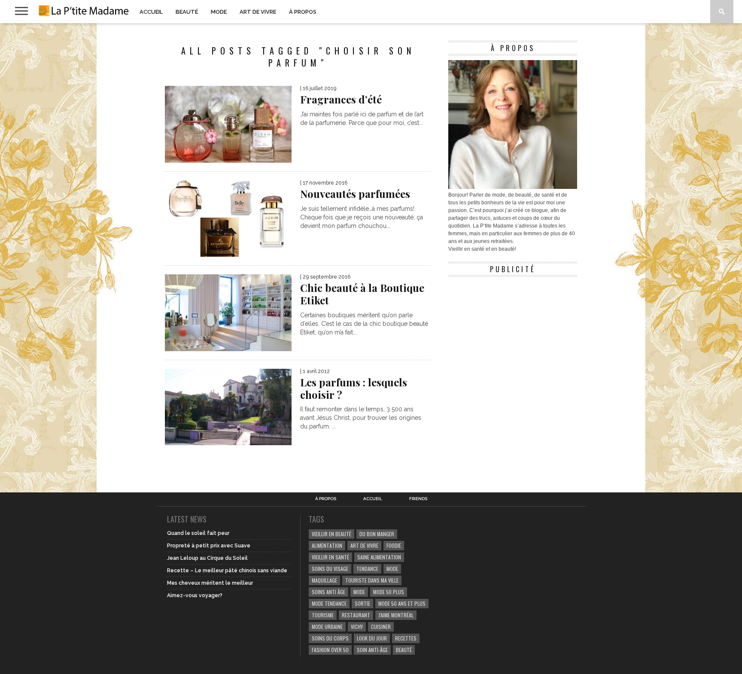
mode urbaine (327, 626)
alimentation (327, 545)
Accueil (151, 12)
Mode (219, 12)
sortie (362, 603)
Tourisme (323, 615)
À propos (302, 12)
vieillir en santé (330, 557)
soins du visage (330, 568)
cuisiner (381, 626)
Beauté (187, 12)
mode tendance (329, 603)
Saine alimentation (379, 557)
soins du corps (330, 638)
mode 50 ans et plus (402, 603)
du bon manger (376, 533)
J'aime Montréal (396, 615)
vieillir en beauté (331, 533)
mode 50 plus (388, 591)
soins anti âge (328, 591)
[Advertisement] (512, 335)
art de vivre (364, 545)
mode (392, 568)
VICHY (357, 626)
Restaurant (356, 615)
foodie (393, 545)
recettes (406, 638)
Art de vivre (258, 12)
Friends (418, 499)
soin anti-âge (372, 649)
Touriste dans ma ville (371, 580)
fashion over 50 (330, 649)
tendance (367, 568)
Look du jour (372, 638)
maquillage (324, 580)
